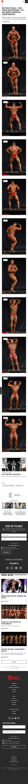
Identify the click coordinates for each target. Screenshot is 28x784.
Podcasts (14, 702)
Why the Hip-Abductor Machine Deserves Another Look (7, 514)
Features (14, 689)
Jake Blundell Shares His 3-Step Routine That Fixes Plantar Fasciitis (20, 514)
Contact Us (14, 756)
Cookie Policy (14, 760)
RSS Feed (14, 704)
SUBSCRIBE (6, 552)
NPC (3, 5)
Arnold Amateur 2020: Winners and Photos (13, 597)
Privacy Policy (14, 759)
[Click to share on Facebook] (1, 388)
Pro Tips (20, 510)
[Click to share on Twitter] (1, 391)
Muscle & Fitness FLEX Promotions (10, 548)
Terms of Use (14, 757)
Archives (14, 711)
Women (18, 545)
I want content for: (14, 543)
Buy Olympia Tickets (14, 709)
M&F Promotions (7, 740)
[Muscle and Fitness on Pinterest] (20, 568)
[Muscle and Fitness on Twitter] (11, 568)
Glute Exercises (7, 510)
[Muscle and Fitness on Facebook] (7, 568)
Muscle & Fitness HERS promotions (12, 741)
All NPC (14, 662)
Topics (14, 696)
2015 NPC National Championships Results (13, 650)
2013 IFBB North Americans (11, 474)
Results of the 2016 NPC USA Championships (11, 623)
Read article (5, 601)
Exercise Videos (14, 700)
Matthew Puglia (19, 485)
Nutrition (14, 685)
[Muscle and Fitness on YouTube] (16, 568)
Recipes (14, 691)
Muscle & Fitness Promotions (9, 547)
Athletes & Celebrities (14, 687)
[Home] (2, 2)
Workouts (14, 683)
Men (14, 545)
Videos (14, 698)
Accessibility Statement (14, 761)
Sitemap (14, 713)
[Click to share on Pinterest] (1, 393)
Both (10, 545)
